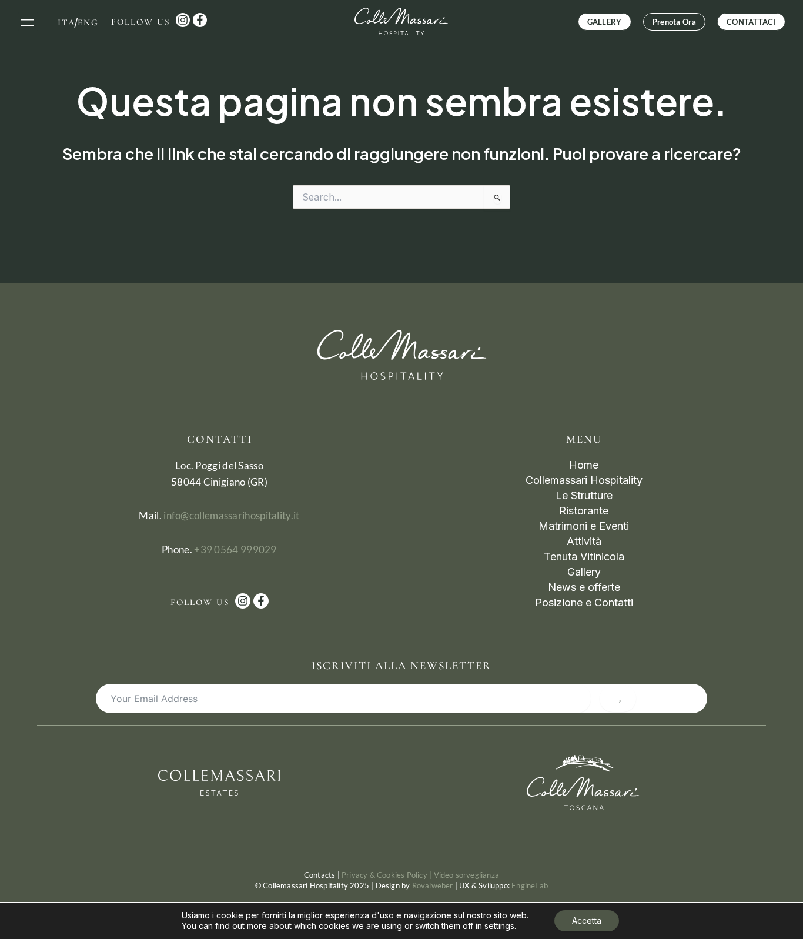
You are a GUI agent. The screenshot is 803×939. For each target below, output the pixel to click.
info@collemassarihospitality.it (231, 515)
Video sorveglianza (467, 875)
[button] (28, 21)
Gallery (584, 572)
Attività (584, 541)
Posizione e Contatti (584, 602)
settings (499, 926)
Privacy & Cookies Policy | (387, 875)
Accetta (586, 920)
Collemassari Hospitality (584, 480)
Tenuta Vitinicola (584, 556)
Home (583, 465)
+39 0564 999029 (235, 549)
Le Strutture (584, 495)
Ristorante (583, 510)
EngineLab (529, 885)
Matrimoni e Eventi (583, 526)
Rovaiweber (432, 885)
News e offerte (584, 587)
